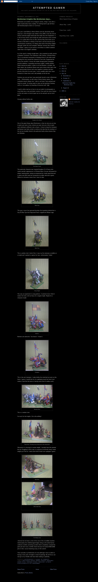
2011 (63, 73)
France (33, 560)
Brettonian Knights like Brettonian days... (34, 19)
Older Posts (53, 569)
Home (37, 569)
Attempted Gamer (49, 7)
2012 (63, 71)
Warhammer (36, 563)
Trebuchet (41, 562)
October (65, 78)
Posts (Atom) (29, 573)
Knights (43, 560)
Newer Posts (20, 569)
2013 (63, 68)
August (65, 88)
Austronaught (75, 99)
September (66, 80)
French (38, 560)
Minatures (50, 560)
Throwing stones (32, 562)
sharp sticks (21, 562)
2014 (63, 66)
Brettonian (26, 560)
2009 (63, 91)
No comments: (45, 559)
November (66, 75)
